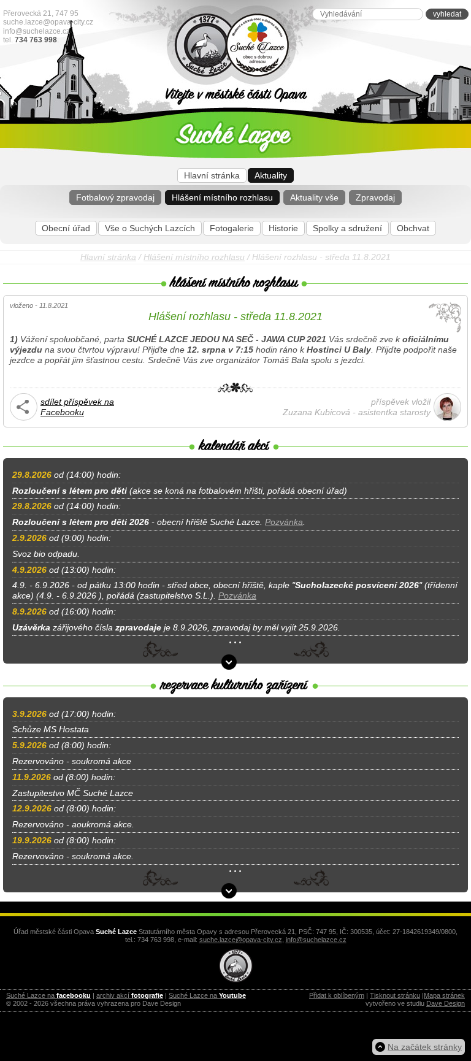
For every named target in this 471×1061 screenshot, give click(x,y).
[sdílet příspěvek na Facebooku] (23, 418)
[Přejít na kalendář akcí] (229, 662)
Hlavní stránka (212, 175)
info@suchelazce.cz (36, 31)
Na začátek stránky (425, 1047)
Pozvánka (284, 522)
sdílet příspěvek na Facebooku (77, 407)
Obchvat (413, 228)
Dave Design (445, 1003)
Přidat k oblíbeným (336, 995)
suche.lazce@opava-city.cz (48, 22)
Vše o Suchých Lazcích (150, 228)
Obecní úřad (66, 228)
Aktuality (271, 175)
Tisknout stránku (395, 995)
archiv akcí (129, 995)
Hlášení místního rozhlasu (222, 197)
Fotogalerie (232, 228)
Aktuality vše (314, 197)
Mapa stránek (444, 995)
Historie (283, 228)
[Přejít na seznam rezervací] (229, 890)
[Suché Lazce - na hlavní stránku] (304, 46)
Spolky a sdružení (347, 228)
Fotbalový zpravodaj (115, 197)
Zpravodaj (375, 197)
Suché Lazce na (48, 995)
